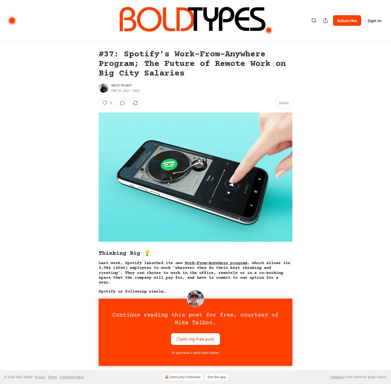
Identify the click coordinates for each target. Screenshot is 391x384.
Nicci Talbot (121, 85)
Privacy (40, 377)
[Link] (91, 253)
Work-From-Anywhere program (216, 263)
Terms (52, 377)
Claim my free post (195, 339)
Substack (337, 377)
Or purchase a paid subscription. (195, 352)
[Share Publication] (325, 20)
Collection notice (72, 377)
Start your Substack (185, 377)
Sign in (374, 20)
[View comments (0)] (122, 103)
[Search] (314, 20)
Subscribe (347, 20)
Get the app (216, 377)
